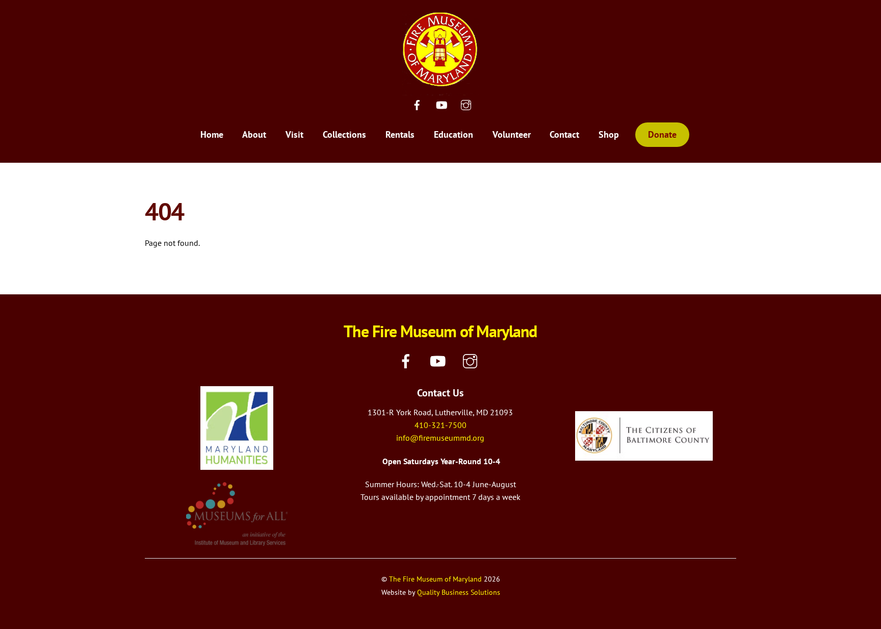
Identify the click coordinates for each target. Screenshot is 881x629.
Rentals (399, 134)
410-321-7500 (440, 425)
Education (453, 134)
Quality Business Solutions (458, 592)
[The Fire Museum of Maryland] (440, 88)
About (254, 134)
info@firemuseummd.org (440, 438)
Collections (344, 134)
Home (211, 134)
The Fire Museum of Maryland (435, 579)
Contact (564, 134)
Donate (662, 134)
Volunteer (512, 134)
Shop (609, 134)
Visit (294, 134)
